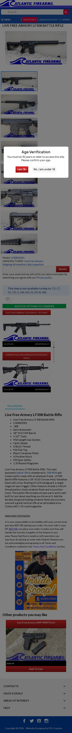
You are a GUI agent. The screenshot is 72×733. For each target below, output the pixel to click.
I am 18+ (22, 169)
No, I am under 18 (44, 169)
